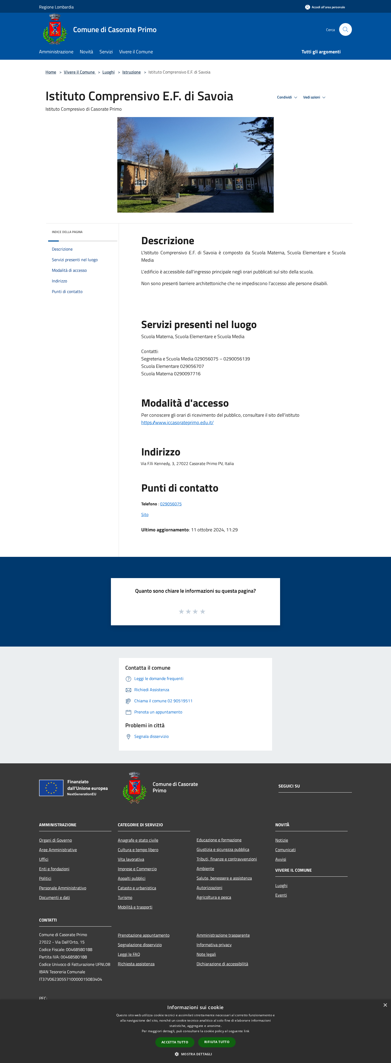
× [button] (385, 1005)
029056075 (171, 504)
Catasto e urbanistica (137, 888)
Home (50, 72)
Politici (45, 878)
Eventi (281, 895)
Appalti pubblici (131, 878)
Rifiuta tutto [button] (217, 1042)
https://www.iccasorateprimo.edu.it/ (177, 422)
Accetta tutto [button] (174, 1042)
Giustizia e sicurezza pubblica (223, 849)
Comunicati (285, 849)
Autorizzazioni (209, 887)
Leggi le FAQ (129, 954)
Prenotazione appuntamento (143, 935)
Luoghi (108, 72)
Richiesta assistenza (136, 964)
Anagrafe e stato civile (138, 840)
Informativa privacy (214, 944)
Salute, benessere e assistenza (224, 878)
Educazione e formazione (219, 840)
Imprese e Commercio (137, 869)
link (246, 1031)
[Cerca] (345, 29)
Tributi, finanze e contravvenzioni (227, 859)
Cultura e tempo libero (138, 849)
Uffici (43, 859)
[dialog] (195, 1031)
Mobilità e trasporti (135, 907)
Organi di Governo (55, 840)
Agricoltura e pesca (214, 897)
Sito (144, 514)
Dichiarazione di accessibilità (222, 964)
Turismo (125, 897)
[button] (195, 1054)
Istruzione (131, 72)
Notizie (281, 840)
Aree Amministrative (58, 849)
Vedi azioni (312, 97)
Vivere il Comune (80, 72)
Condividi (285, 97)
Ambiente (205, 868)
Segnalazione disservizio (140, 944)
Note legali (206, 954)
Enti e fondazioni (54, 869)
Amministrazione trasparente (223, 935)
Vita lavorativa (131, 859)
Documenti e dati (54, 897)
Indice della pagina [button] (67, 231)
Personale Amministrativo (62, 888)
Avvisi (280, 859)
